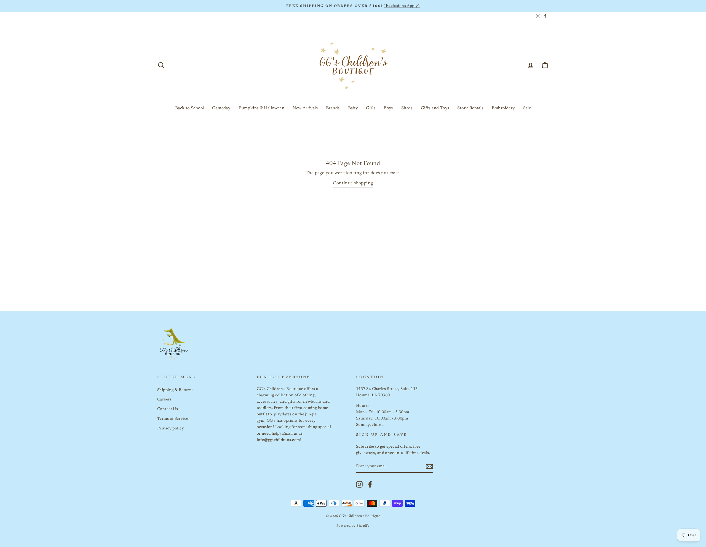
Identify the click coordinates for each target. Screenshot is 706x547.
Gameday (221, 108)
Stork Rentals (470, 108)
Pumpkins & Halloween (261, 108)
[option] (353, 6)
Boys (388, 108)
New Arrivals (305, 108)
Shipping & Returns (175, 390)
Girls (370, 108)
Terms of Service (172, 419)
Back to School (189, 108)
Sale (527, 108)
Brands (332, 108)
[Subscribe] (429, 466)
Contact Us (167, 409)
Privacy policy (170, 428)
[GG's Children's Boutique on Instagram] (359, 484)
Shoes (407, 108)
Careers (164, 399)
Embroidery (503, 108)
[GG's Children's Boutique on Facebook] (370, 484)
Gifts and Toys (435, 108)
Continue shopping (353, 183)
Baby (353, 108)
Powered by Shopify (353, 525)
